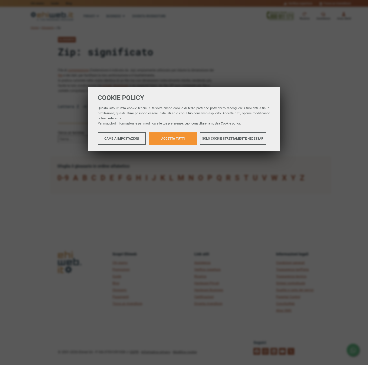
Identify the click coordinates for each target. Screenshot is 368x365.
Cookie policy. (231, 123)
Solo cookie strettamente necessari (233, 138)
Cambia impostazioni (121, 138)
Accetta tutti (173, 138)
